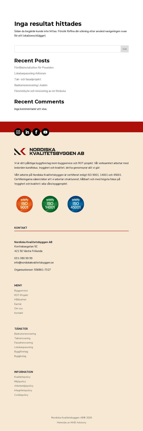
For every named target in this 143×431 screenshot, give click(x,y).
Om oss (18, 308)
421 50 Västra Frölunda (28, 251)
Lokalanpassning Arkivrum (30, 73)
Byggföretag (21, 351)
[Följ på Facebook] (36, 132)
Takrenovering (22, 338)
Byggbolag (20, 356)
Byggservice (21, 290)
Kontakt (18, 313)
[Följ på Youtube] (45, 132)
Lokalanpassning (23, 347)
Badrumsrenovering (25, 333)
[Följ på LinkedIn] (27, 132)
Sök (125, 49)
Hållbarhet (20, 299)
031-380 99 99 (23, 258)
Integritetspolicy (23, 390)
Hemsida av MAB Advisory (71, 422)
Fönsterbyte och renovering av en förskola (40, 91)
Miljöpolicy (20, 381)
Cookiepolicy (21, 395)
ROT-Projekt (21, 295)
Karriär (18, 304)
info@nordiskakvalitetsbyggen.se (34, 262)
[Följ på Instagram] (18, 132)
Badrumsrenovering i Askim (30, 85)
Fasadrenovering (23, 342)
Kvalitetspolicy (22, 377)
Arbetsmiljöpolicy (23, 385)
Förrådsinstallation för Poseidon (34, 68)
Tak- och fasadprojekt (27, 79)
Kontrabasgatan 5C (26, 246)
